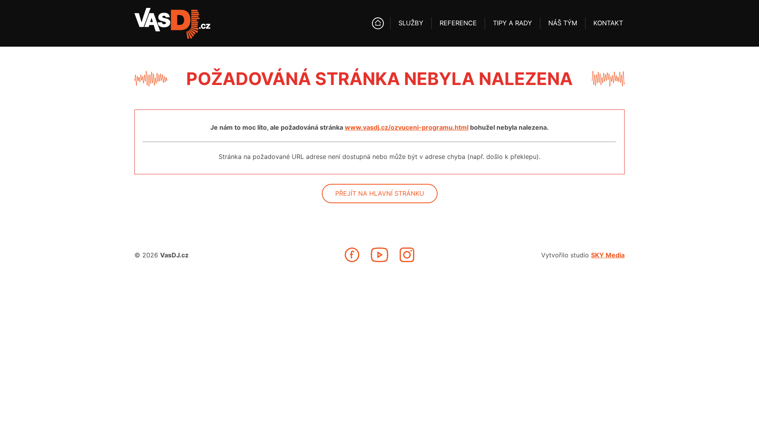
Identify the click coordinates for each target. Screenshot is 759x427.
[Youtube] (379, 255)
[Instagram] (407, 255)
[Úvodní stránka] (378, 23)
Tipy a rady (512, 23)
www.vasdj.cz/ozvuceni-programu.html (406, 127)
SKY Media (608, 255)
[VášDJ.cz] (172, 23)
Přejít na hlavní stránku (379, 193)
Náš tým (562, 23)
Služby (410, 23)
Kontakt (608, 23)
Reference (458, 23)
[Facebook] (352, 255)
